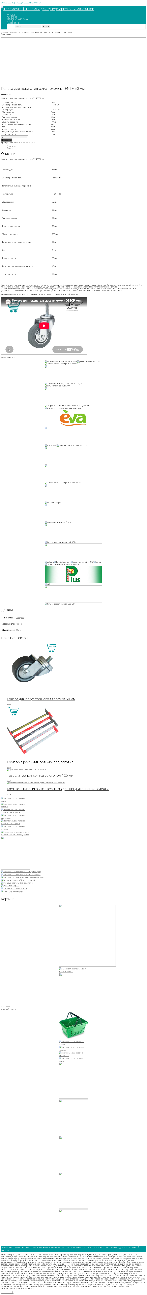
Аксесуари (23, 32)
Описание (11, 146)
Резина (19, 624)
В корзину (6, 140)
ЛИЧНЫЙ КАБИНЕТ (9, 1009)
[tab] (76, 146)
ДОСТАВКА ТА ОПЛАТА (17, 19)
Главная (4, 32)
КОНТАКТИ (12, 17)
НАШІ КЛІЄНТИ (13, 23)
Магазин (13, 32)
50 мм (18, 630)
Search (46, 26)
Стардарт (20, 617)
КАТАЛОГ (11, 15)
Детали (10, 148)
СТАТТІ (10, 21)
